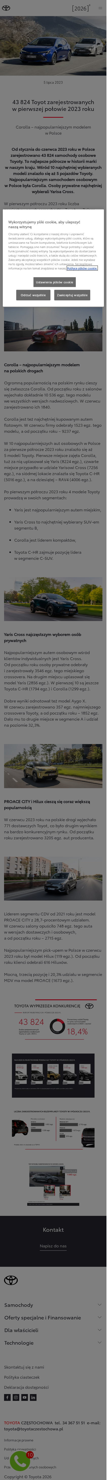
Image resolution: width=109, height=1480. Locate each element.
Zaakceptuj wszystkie (72, 295)
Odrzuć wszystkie (33, 295)
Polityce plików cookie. (82, 268)
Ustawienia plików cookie (54, 282)
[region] (53, 258)
